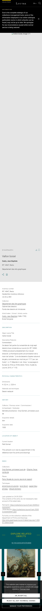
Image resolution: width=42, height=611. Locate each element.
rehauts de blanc (15, 489)
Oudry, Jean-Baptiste (9, 261)
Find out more (25, 589)
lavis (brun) (24, 486)
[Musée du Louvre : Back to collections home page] (21, 3)
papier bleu (33, 486)
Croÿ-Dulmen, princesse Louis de (13, 469)
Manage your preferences (21, 606)
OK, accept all (21, 596)
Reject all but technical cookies (21, 601)
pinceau (5, 489)
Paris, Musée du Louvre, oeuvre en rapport (17, 479)
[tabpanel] (21, 574)
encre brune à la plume (10, 486)
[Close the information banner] (38, 19)
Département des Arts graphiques (14, 304)
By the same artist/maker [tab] (21, 543)
